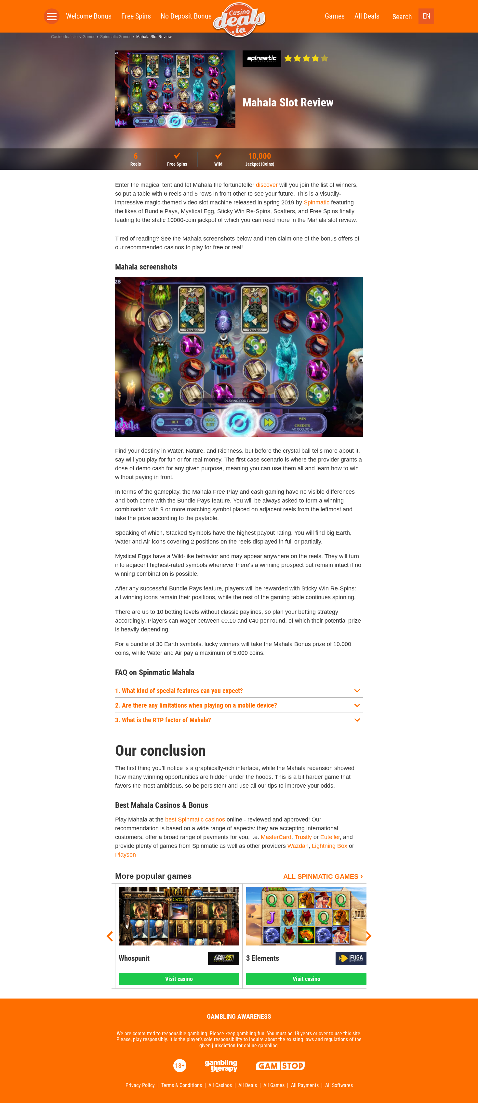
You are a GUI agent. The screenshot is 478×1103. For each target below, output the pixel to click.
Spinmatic (316, 202)
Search (402, 17)
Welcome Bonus (89, 16)
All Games (274, 1085)
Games (335, 16)
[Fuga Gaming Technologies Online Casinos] (351, 958)
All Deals (366, 16)
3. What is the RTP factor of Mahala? (163, 720)
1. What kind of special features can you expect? (179, 691)
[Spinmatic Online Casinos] (262, 58)
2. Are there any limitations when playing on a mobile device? (196, 705)
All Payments (305, 1085)
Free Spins (136, 16)
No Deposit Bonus (186, 16)
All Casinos (220, 1085)
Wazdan (298, 846)
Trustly (303, 837)
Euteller (330, 837)
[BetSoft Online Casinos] (223, 958)
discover (267, 185)
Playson (125, 854)
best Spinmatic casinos (195, 819)
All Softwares (339, 1085)
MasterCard (276, 837)
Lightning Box (329, 846)
